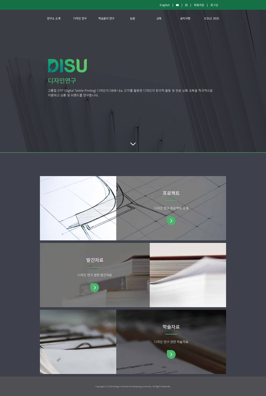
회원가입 (199, 5)
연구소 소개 (53, 18)
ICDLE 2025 (211, 18)
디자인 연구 (80, 18)
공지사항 (185, 18)
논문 (132, 18)
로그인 (214, 5)
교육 (158, 18)
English (165, 5)
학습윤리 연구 (106, 18)
